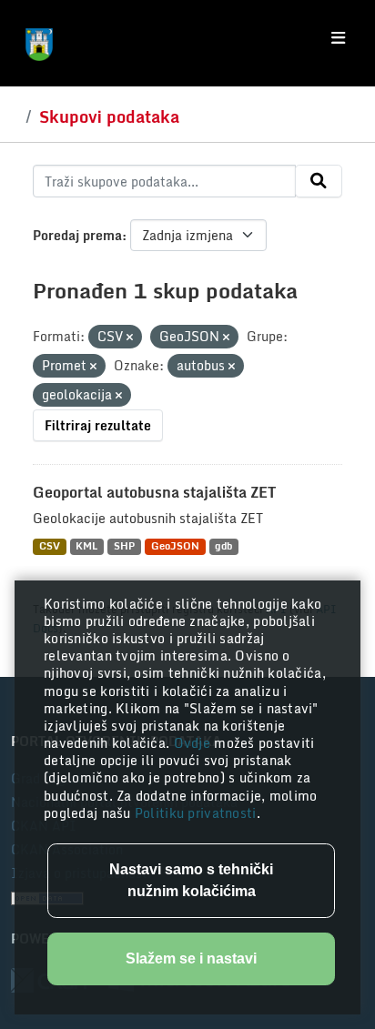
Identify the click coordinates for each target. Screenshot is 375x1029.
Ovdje (194, 742)
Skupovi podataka (109, 116)
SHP (124, 546)
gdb (223, 546)
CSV (49, 546)
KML (86, 546)
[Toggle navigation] (338, 38)
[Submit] (318, 181)
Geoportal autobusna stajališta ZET (154, 492)
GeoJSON (175, 546)
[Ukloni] (130, 337)
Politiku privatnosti (196, 812)
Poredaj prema (77, 235)
